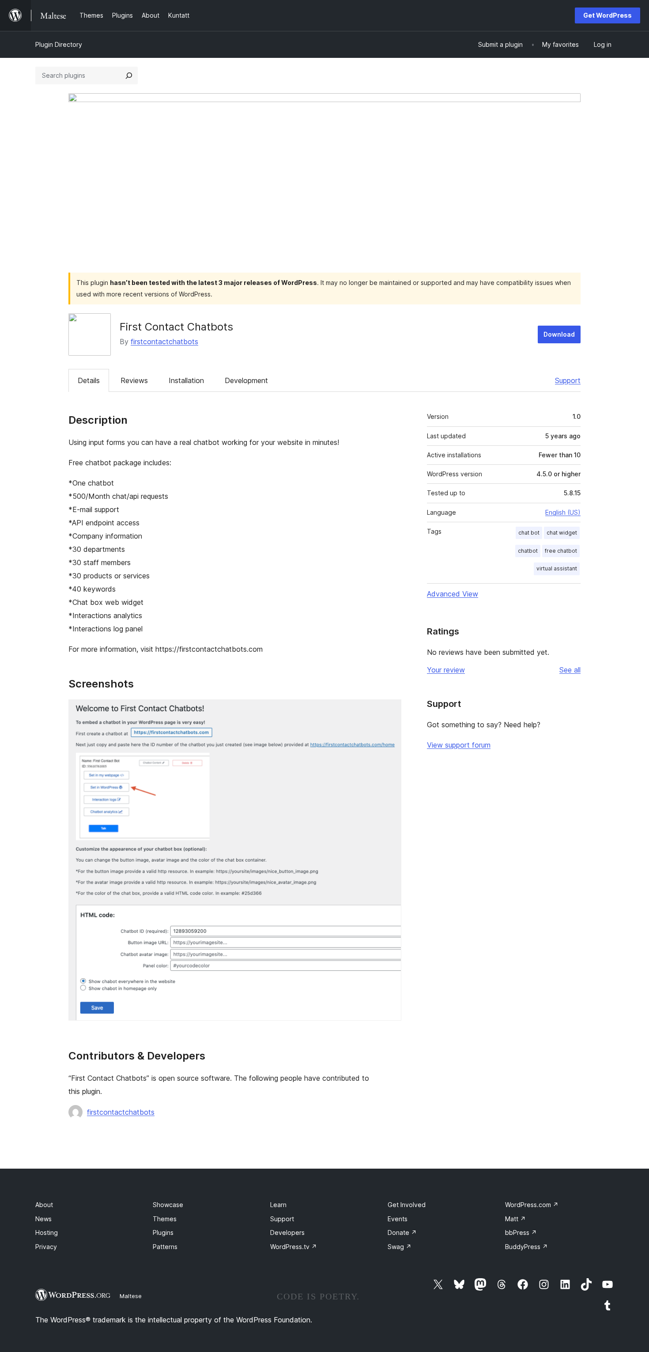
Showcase (168, 1204)
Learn (278, 1204)
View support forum (459, 745)
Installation (186, 380)
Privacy (46, 1246)
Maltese (131, 1295)
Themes (165, 1219)
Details (89, 380)
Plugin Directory (58, 44)
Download (559, 334)
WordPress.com (531, 1204)
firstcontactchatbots (164, 341)
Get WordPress (607, 15)
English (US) (563, 512)
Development (246, 380)
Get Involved (407, 1204)
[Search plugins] (129, 75)
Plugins (163, 1232)
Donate (402, 1232)
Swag (399, 1246)
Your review (446, 669)
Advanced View (452, 593)
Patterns (165, 1246)
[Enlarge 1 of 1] (389, 711)
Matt (515, 1219)
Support (568, 380)
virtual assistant (556, 568)
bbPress (521, 1232)
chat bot (529, 532)
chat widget (562, 532)
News (43, 1219)
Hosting (46, 1232)
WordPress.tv (293, 1246)
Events (398, 1219)
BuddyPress (526, 1246)
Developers (287, 1232)
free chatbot (561, 550)
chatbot (528, 550)
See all (570, 669)
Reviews (134, 380)
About (44, 1204)
